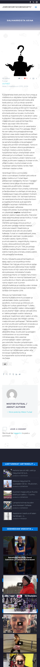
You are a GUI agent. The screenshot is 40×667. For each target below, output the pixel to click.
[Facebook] (30, 2)
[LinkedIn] (16, 374)
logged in (18, 433)
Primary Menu (36, 7)
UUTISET (6, 84)
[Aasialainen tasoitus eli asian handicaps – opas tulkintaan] (8, 516)
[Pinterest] (10, 374)
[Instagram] (36, 2)
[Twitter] (33, 2)
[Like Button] (5, 364)
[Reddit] (19, 374)
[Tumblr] (13, 374)
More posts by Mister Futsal (20, 412)
